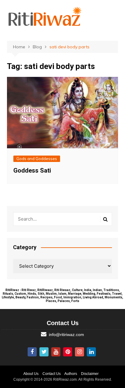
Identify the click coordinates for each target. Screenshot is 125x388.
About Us (31, 374)
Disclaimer (90, 374)
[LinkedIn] (91, 351)
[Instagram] (79, 351)
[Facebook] (32, 351)
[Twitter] (44, 351)
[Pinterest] (67, 351)
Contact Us (51, 374)
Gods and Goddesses (36, 158)
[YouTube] (55, 351)
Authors (70, 374)
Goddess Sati (32, 170)
